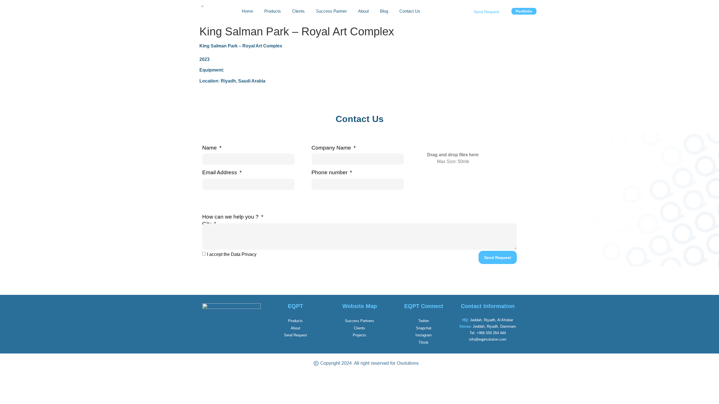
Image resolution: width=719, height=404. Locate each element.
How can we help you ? (231, 217)
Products (272, 11)
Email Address (220, 172)
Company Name (331, 148)
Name (210, 148)
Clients (298, 11)
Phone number (330, 172)
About (363, 11)
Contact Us (409, 11)
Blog (384, 11)
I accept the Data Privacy (231, 254)
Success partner (331, 11)
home (247, 11)
